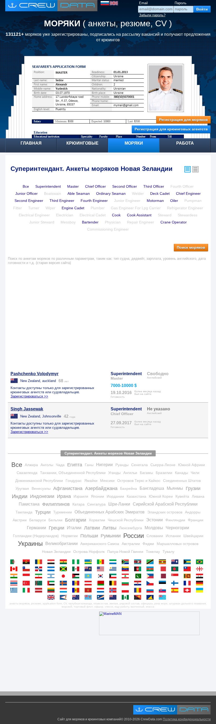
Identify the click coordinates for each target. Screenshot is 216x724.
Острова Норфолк (89, 551)
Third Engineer (62, 200)
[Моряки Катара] (164, 576)
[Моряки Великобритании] (52, 597)
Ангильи (130, 473)
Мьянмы (175, 488)
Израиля (80, 496)
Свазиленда (27, 473)
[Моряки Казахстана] (89, 576)
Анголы (47, 465)
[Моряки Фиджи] (89, 597)
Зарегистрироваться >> (29, 396)
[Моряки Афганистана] (139, 569)
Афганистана (67, 488)
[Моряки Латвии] (40, 590)
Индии (19, 496)
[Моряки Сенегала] (102, 561)
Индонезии (42, 496)
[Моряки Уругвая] (114, 569)
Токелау (153, 551)
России (133, 535)
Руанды (122, 465)
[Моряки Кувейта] (114, 576)
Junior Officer (26, 193)
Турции (43, 512)
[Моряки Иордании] (77, 576)
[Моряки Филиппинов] (151, 576)
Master (73, 186)
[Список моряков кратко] (187, 169)
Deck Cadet (160, 193)
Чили (195, 473)
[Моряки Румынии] (139, 590)
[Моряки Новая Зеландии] (114, 597)
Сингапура (96, 504)
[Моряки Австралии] (77, 597)
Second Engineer (28, 200)
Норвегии (69, 536)
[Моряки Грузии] (201, 569)
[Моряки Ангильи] (176, 561)
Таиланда (24, 512)
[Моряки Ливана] (126, 576)
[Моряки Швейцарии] (188, 590)
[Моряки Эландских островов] (65, 583)
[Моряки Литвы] (52, 590)
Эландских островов (164, 512)
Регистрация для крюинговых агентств (171, 129)
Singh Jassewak (27, 409)
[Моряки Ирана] (40, 576)
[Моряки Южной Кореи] (102, 576)
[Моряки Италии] (27, 590)
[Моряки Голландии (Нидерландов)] (102, 590)
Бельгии (55, 520)
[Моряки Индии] (15, 576)
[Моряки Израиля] (52, 576)
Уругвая (22, 488)
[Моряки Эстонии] (164, 583)
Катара (78, 504)
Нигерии (104, 464)
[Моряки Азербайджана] (151, 569)
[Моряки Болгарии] (126, 583)
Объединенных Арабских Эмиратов (110, 512)
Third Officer (153, 186)
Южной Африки (191, 465)
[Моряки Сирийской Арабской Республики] (201, 576)
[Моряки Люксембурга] (65, 590)
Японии (97, 496)
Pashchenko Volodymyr (34, 373)
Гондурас (74, 480)
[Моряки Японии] (65, 576)
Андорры (192, 512)
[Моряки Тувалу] (164, 597)
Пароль (180, 3)
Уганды (114, 473)
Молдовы (154, 528)
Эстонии (154, 520)
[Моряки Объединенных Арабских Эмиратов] (52, 583)
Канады (181, 473)
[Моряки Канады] (15, 569)
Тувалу (168, 551)
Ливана (198, 496)
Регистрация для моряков (183, 120)
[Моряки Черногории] (89, 590)
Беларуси (37, 520)
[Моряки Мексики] (77, 569)
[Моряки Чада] (40, 561)
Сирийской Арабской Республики (165, 504)
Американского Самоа (99, 544)
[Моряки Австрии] (89, 583)
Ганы (89, 465)
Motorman (155, 200)
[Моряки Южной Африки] (126, 561)
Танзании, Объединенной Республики (73, 473)
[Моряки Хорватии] (139, 583)
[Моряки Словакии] (164, 590)
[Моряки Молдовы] (77, 590)
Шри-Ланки (119, 504)
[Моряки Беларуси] (102, 583)
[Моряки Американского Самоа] (65, 597)
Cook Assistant (139, 215)
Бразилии (164, 473)
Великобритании (61, 543)
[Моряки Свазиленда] (139, 561)
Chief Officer (95, 186)
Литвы (109, 528)
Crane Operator (173, 222)
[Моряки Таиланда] (15, 583)
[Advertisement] (108, 315)
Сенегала (139, 465)
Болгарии (75, 520)
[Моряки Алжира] (15, 561)
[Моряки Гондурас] (52, 569)
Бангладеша (152, 488)
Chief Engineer (188, 193)
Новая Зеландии (56, 551)
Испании (173, 536)
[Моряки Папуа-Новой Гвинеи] (139, 597)
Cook (116, 215)
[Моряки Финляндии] (176, 583)
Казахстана (136, 496)
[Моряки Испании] (176, 590)
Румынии (111, 535)
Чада (60, 465)
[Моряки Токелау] (151, 597)
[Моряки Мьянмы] (188, 569)
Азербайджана (101, 488)
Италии (74, 528)
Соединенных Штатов (182, 480)
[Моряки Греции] (15, 590)
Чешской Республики (126, 520)
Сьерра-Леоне (162, 465)
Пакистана (29, 504)
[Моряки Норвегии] (114, 590)
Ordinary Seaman (111, 193)
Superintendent (48, 186)
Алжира (31, 465)
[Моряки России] (151, 590)
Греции (56, 528)
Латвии (92, 528)
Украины (30, 543)
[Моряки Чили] (27, 569)
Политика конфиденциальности (187, 719)
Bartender (90, 222)
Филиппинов (56, 504)
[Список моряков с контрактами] (195, 169)
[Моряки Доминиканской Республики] (40, 569)
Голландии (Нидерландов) (36, 536)
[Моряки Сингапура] (176, 576)
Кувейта (182, 496)
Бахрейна (128, 488)
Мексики (107, 480)
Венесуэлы (41, 488)
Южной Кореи (161, 496)
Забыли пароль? (152, 15)
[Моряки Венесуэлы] (126, 569)
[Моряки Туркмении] (40, 583)
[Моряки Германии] (201, 583)
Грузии (193, 488)
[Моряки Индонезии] (27, 576)
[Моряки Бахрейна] (164, 569)
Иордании (115, 496)
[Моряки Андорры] (77, 583)
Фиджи (148, 544)
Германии (36, 528)
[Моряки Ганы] (65, 561)
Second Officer (124, 186)
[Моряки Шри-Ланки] (188, 576)
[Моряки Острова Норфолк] (126, 597)
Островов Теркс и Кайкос (138, 480)
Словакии (154, 536)
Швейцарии (193, 536)
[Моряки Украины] (201, 590)
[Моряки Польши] (126, 590)
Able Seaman (78, 193)
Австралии (131, 544)
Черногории (177, 528)
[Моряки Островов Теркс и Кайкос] (89, 569)
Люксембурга (130, 528)
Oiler (174, 200)
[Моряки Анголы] (27, 561)
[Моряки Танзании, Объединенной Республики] (151, 561)
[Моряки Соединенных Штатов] (102, 569)
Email (143, 3)
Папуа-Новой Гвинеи (125, 551)
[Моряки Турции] (27, 583)
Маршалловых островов (177, 544)
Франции (195, 520)
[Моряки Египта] (52, 561)
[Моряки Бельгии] (114, 583)
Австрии (20, 520)
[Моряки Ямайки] (65, 569)
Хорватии (97, 520)
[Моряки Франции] (188, 583)
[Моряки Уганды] (164, 561)
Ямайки (90, 480)
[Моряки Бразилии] (201, 561)
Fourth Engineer (94, 200)
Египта (74, 464)
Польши (89, 535)
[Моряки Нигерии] (77, 561)
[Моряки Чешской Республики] (151, 583)
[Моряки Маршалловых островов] (102, 597)
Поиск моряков (191, 247)
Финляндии (175, 520)
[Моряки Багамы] (188, 561)
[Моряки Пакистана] (139, 576)
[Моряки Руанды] (89, 561)
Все (26, 186)
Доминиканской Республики (39, 480)
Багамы (146, 473)
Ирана (64, 496)
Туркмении (62, 512)
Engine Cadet (73, 208)
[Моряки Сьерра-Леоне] (114, 561)
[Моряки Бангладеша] (176, 569)
